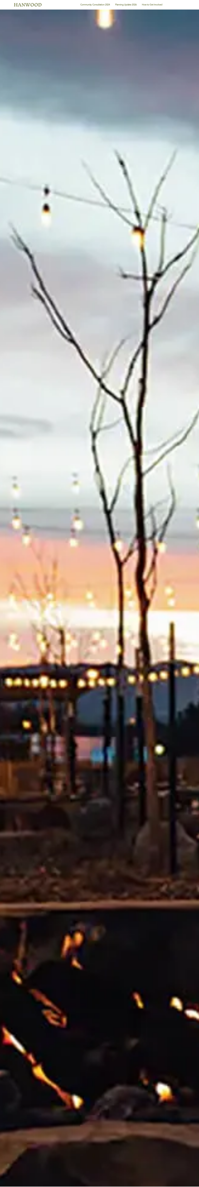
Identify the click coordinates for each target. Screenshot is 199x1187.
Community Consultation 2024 (95, 5)
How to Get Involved (152, 5)
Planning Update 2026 (126, 5)
